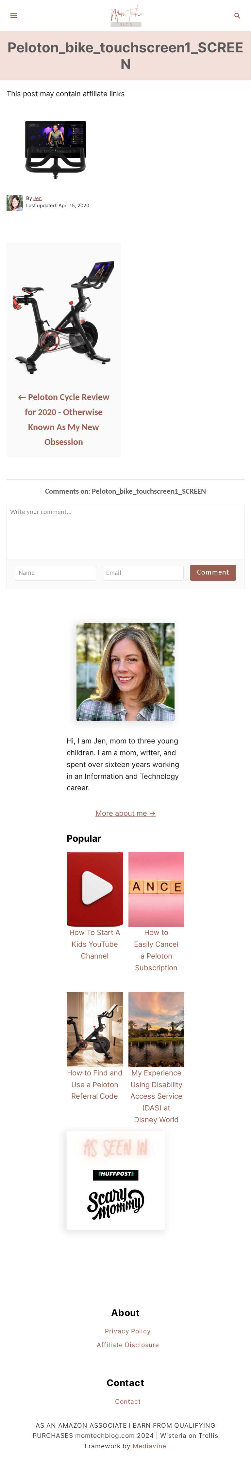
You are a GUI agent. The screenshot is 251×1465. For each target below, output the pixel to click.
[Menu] (13, 16)
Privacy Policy (128, 1331)
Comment (213, 573)
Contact (128, 1401)
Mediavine (149, 1446)
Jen (37, 198)
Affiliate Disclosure (128, 1345)
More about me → (125, 813)
